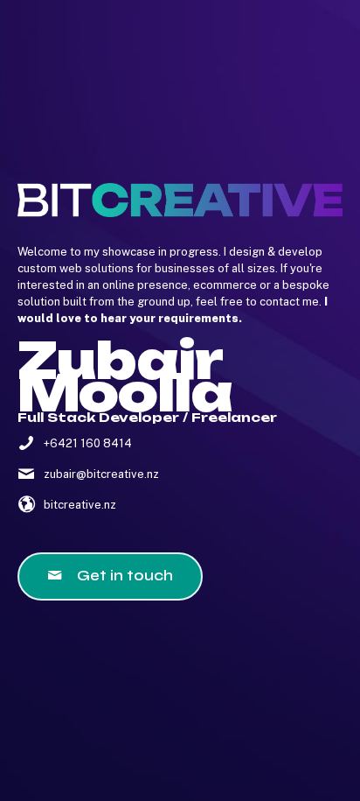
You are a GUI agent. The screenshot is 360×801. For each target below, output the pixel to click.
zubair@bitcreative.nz (101, 474)
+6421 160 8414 (88, 443)
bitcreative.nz (80, 504)
